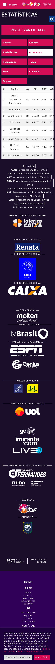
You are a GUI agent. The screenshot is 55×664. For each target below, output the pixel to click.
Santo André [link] (15, 138)
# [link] (4, 89)
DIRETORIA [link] (28, 598)
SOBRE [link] (28, 593)
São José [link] (15, 122)
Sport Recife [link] (15, 115)
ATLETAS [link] (28, 618)
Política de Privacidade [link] (30, 651)
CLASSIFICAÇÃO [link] (28, 613)
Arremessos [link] (36, 52)
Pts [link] (35, 89)
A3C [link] (44, 89)
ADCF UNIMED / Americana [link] (15, 99)
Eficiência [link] (34, 71)
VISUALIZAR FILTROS (27, 30)
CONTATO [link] (28, 604)
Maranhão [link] (15, 109)
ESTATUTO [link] (28, 595)
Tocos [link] (32, 61)
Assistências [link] (10, 52)
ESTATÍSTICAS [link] (28, 621)
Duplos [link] (7, 81)
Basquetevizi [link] (14, 155)
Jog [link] (27, 89)
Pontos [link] (7, 42)
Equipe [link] (15, 89)
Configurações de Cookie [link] (17, 657)
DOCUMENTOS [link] (28, 601)
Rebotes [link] (34, 42)
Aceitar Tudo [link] (41, 657)
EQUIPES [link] (28, 615)
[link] (31, 4)
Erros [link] (6, 71)
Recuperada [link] (9, 61)
